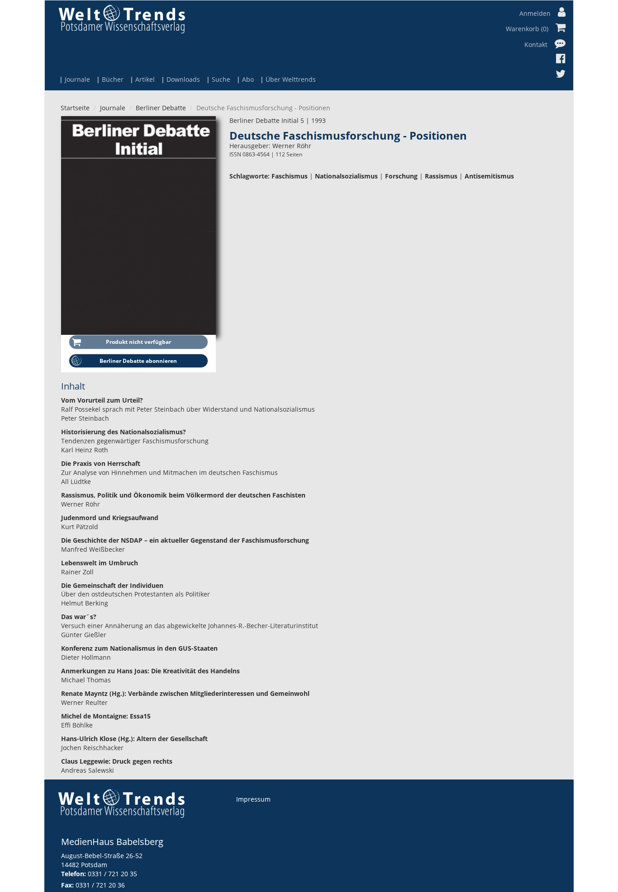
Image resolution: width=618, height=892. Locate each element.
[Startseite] (121, 18)
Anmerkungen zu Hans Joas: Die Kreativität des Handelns (150, 671)
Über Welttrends (291, 79)
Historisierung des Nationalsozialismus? (123, 431)
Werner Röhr (291, 145)
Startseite (75, 107)
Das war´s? (78, 616)
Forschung (401, 176)
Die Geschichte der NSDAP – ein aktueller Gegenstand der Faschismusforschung (185, 540)
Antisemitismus (489, 176)
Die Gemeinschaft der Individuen (112, 585)
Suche (221, 79)
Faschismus (289, 176)
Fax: (67, 885)
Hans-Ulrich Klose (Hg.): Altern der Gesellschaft (134, 738)
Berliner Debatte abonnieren (138, 361)
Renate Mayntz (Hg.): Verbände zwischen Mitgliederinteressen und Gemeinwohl (185, 693)
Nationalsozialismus (346, 176)
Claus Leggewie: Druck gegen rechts (116, 761)
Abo (248, 79)
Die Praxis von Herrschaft (100, 463)
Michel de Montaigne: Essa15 (106, 716)
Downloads (183, 79)
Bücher (113, 79)
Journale (77, 79)
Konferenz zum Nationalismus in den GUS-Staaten (139, 648)
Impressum (253, 799)
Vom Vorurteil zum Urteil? (102, 400)
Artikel (145, 79)
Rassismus (441, 176)
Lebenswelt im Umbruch (99, 563)
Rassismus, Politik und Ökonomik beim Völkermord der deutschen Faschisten (183, 495)
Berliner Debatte (161, 107)
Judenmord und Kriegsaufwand (109, 517)
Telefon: (73, 873)
